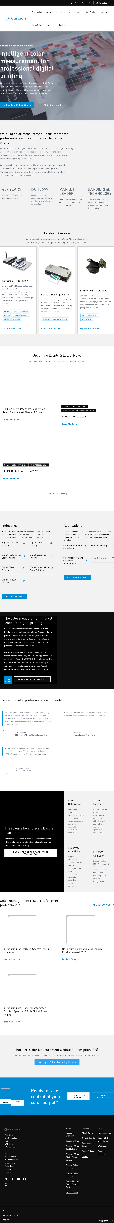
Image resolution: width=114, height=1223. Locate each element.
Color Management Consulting (72, 547)
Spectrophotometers (40, 12)
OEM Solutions (72, 1192)
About (50, 25)
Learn (102, 12)
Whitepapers (103, 1146)
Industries (59, 12)
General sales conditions (11, 1215)
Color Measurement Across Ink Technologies (73, 560)
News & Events (38, 25)
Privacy (5, 1211)
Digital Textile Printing (36, 544)
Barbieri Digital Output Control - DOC (72, 1184)
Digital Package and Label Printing (11, 556)
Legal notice (7, 1220)
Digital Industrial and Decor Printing (40, 569)
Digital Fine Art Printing (9, 581)
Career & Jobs (88, 1151)
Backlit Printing (98, 557)
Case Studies (91, 12)
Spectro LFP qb (72, 1141)
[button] (71, 2)
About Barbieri (88, 1133)
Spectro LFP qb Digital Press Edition (72, 1157)
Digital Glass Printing (8, 569)
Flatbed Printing (99, 545)
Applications (74, 12)
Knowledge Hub (104, 1133)
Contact (62, 25)
